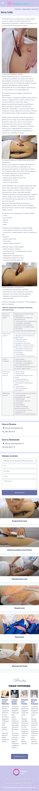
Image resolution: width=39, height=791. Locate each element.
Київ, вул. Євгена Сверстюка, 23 (14, 783)
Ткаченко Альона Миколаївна (5, 702)
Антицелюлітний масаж (19, 521)
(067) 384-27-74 (29, 783)
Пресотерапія (19, 637)
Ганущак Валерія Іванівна (14, 702)
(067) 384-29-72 (28, 779)
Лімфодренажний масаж (19, 579)
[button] (2, 2)
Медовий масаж (19, 608)
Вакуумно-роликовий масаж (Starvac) (19, 550)
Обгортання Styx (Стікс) (19, 666)
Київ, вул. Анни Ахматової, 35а (14, 779)
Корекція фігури (26, 9)
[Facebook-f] (37, 3)
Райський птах (18, 9)
